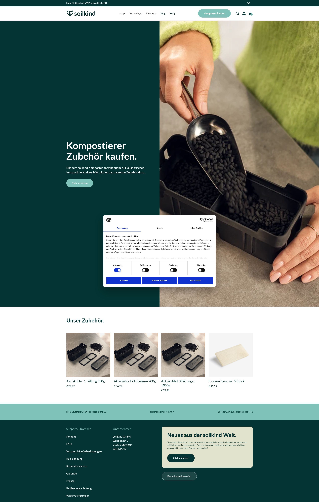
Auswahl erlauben (159, 280)
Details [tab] (160, 228)
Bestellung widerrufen (179, 476)
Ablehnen (124, 280)
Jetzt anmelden (181, 457)
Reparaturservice (76, 466)
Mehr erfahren (80, 183)
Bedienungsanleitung (79, 488)
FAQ (69, 444)
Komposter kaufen (214, 13)
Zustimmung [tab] (122, 228)
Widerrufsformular (77, 495)
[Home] (81, 13)
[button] (249, 3)
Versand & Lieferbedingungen (84, 451)
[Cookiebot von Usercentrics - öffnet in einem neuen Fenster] (202, 220)
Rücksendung (74, 458)
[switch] (145, 270)
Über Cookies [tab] (197, 228)
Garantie (71, 473)
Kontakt (71, 436)
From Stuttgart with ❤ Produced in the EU (86, 3)
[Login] (244, 13)
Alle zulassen (195, 280)
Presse (70, 480)
